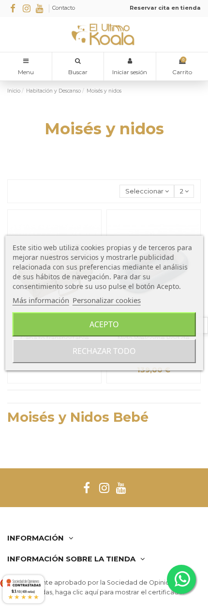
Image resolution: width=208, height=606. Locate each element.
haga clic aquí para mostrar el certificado (119, 592)
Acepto (104, 324)
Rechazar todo (104, 351)
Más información (41, 300)
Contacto (63, 7)
